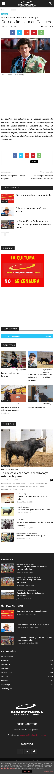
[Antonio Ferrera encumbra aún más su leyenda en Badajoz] (7, 568)
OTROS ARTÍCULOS (11, 188)
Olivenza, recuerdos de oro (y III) (31, 536)
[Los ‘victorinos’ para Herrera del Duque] (7, 511)
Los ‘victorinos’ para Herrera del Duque (33, 510)
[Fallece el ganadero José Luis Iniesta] (7, 211)
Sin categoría (6, 688)
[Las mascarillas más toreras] (13, 359)
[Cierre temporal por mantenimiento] (7, 198)
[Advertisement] (27, 95)
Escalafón (5, 668)
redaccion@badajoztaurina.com (33, 735)
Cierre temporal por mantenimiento (33, 195)
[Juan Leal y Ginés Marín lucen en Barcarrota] (7, 594)
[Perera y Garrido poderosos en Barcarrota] (7, 581)
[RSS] (27, 751)
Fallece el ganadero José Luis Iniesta (33, 624)
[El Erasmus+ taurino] (40, 393)
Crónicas (5, 660)
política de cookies (8, 768)
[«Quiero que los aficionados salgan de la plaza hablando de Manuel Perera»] (40, 359)
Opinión (4, 680)
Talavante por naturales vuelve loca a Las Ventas (42, 177)
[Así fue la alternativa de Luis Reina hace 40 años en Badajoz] (7, 524)
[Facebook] (20, 751)
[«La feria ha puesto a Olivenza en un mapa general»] (13, 393)
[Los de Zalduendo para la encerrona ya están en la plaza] (27, 448)
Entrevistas (5, 367)
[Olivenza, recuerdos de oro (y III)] (7, 537)
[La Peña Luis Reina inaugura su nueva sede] (7, 498)
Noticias (4, 14)
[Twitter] (34, 751)
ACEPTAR (27, 771)
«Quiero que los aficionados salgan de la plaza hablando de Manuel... (40, 377)
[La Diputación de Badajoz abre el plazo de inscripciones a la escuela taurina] (7, 224)
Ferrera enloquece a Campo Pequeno (13, 177)
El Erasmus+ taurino (36, 407)
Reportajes (5, 466)
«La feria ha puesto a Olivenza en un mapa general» (10, 410)
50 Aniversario (7, 656)
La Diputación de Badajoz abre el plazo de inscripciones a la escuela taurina (33, 224)
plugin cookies (48, 771)
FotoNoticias (6, 672)
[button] (50, 3)
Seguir (48, 336)
